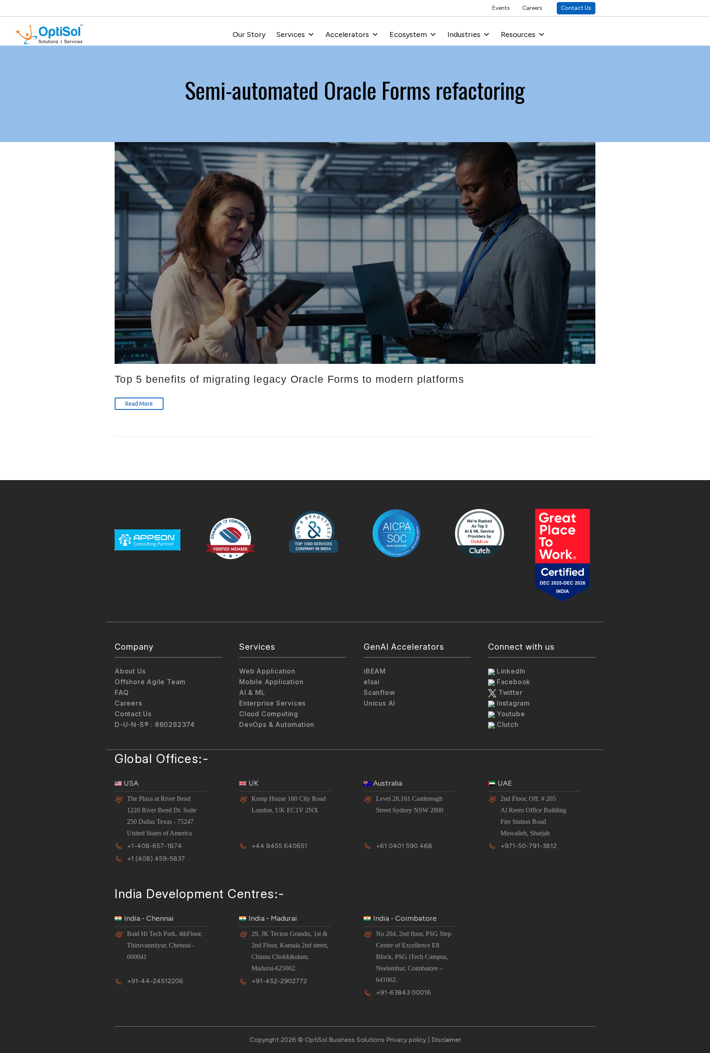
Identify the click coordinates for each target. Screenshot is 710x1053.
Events (501, 8)
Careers (532, 8)
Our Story (249, 34)
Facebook (512, 682)
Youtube (510, 714)
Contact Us (576, 8)
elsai (372, 682)
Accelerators (347, 34)
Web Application (267, 671)
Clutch (507, 724)
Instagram (512, 703)
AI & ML (252, 692)
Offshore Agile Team (150, 682)
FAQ (122, 692)
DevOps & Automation (276, 724)
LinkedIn (510, 671)
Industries (463, 34)
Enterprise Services (272, 703)
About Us (130, 671)
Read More (139, 403)
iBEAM (375, 671)
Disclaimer (446, 1040)
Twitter (509, 692)
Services (290, 34)
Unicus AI (379, 703)
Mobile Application (271, 682)
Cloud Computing (268, 714)
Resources (518, 34)
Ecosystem (408, 34)
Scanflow (379, 692)
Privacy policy (406, 1040)
